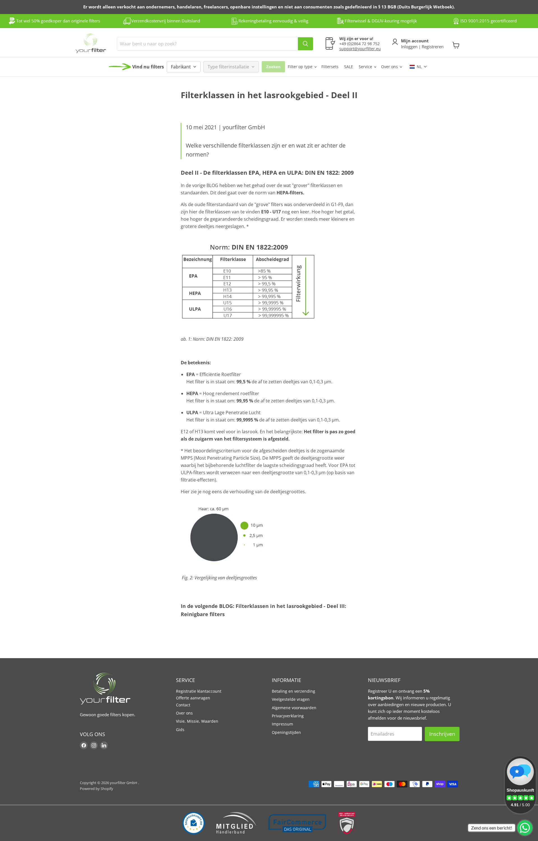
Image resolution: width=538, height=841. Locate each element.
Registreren (432, 46)
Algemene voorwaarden (294, 707)
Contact (183, 705)
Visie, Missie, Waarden (197, 721)
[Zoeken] (305, 43)
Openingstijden (286, 732)
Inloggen (410, 46)
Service (366, 66)
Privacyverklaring (288, 715)
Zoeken (273, 66)
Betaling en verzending (293, 691)
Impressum (282, 724)
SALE (348, 66)
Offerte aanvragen (193, 698)
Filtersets (329, 66)
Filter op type (301, 66)
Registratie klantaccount (198, 691)
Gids (180, 729)
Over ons (390, 66)
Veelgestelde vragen (291, 699)
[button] (418, 67)
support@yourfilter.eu (360, 48)
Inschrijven (442, 734)
